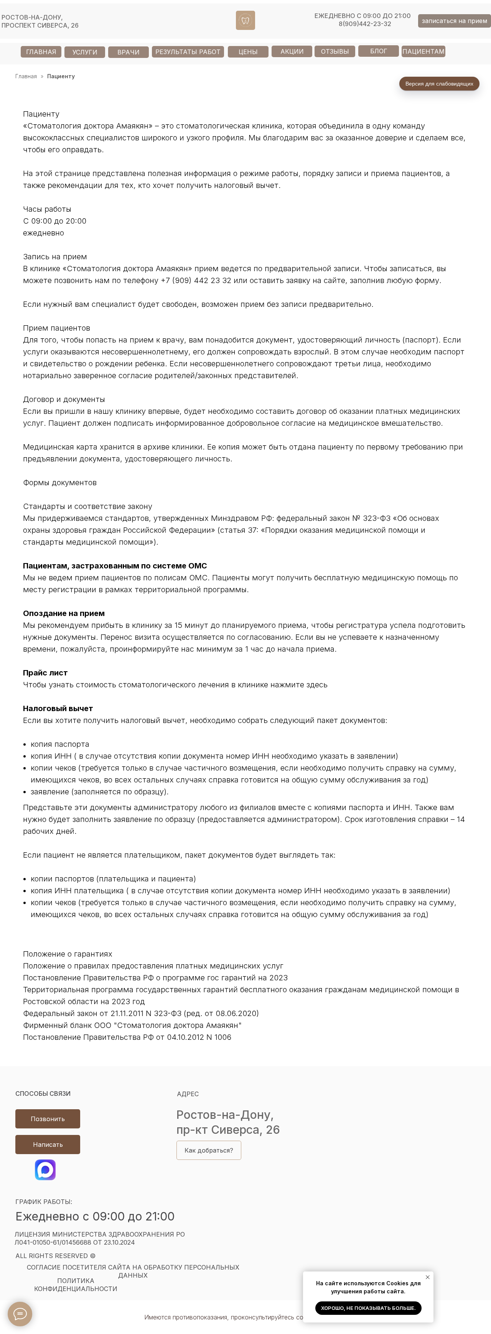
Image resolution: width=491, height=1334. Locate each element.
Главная (26, 76)
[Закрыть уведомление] (428, 1277)
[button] (454, 21)
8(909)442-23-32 (365, 24)
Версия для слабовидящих (439, 84)
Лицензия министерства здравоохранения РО (100, 1238)
